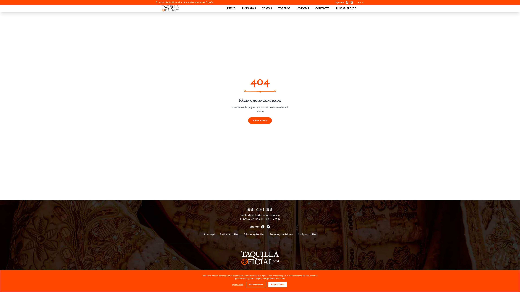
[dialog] (260, 281)
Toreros (284, 8)
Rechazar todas (256, 284)
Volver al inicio (260, 120)
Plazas (267, 8)
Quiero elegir (237, 284)
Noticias (303, 8)
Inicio (231, 8)
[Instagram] (352, 2)
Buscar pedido (346, 8)
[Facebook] (347, 2)
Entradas (249, 8)
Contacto (322, 8)
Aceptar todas (277, 284)
